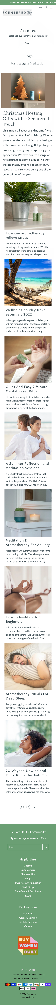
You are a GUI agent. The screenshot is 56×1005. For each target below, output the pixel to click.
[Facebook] (26, 970)
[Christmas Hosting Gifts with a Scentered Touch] (28, 90)
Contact (41, 974)
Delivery (15, 974)
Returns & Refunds (28, 974)
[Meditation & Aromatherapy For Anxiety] (28, 513)
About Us (28, 913)
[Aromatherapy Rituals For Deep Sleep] (28, 666)
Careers (28, 926)
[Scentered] (17, 12)
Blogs (28, 878)
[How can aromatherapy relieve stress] (28, 206)
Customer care (28, 869)
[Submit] (45, 847)
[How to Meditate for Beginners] (28, 590)
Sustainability (28, 874)
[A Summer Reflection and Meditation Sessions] (28, 436)
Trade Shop (28, 887)
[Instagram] (22, 970)
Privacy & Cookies (21, 978)
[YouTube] (33, 970)
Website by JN (28, 997)
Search (28, 43)
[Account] (40, 7)
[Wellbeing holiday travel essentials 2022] (28, 282)
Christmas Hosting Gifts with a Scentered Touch (26, 118)
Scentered (31, 994)
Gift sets (28, 865)
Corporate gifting (28, 917)
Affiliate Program (28, 922)
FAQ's (28, 895)
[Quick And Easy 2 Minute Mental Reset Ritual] (28, 359)
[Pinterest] (30, 970)
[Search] (46, 7)
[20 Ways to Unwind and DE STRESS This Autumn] (28, 743)
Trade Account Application (28, 882)
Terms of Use (36, 978)
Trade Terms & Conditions (28, 891)
